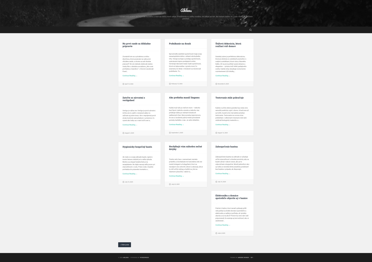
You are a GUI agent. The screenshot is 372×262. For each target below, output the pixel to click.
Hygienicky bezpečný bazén (137, 146)
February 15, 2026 (176, 84)
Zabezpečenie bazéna (226, 146)
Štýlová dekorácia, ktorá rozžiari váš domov (228, 45)
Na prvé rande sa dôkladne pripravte (137, 45)
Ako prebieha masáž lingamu (184, 97)
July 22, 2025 (175, 184)
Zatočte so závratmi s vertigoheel (134, 99)
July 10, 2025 (222, 182)
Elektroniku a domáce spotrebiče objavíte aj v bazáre (231, 197)
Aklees (186, 10)
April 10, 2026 (129, 84)
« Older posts (124, 245)
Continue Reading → (130, 76)
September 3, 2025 (177, 133)
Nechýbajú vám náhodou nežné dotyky (185, 147)
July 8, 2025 (221, 233)
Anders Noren (243, 257)
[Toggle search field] (250, 30)
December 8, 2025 (223, 84)
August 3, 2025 (129, 133)
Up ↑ (252, 257)
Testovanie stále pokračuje (229, 97)
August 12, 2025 (223, 133)
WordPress (144, 257)
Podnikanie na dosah (180, 43)
